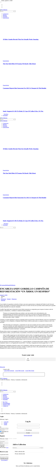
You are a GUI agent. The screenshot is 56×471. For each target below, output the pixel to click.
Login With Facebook (9, 370)
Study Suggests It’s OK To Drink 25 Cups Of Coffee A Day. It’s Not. (23, 111)
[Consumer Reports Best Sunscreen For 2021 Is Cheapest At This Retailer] (29, 75)
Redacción (2, 367)
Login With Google (19, 370)
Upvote (13, 359)
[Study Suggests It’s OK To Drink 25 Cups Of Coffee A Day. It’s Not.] (29, 99)
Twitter (5, 424)
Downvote (43, 359)
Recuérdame (29, 430)
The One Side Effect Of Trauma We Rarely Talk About (19, 64)
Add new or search (26, 448)
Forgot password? (28, 435)
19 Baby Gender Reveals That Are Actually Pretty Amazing (20, 39)
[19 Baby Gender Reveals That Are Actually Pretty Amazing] (29, 27)
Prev (5, 114)
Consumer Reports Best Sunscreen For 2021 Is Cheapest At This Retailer (24, 88)
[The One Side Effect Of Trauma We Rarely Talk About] (29, 51)
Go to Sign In (4, 460)
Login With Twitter (29, 370)
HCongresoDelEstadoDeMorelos (7, 285)
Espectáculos (6, 60)
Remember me (5, 431)
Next (7, 114)
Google (5, 423)
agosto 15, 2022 (3, 295)
